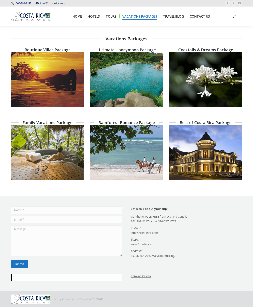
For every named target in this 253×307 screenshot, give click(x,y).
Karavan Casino (141, 276)
